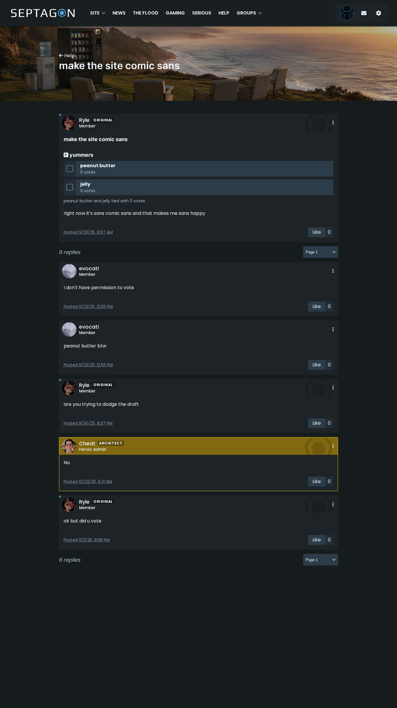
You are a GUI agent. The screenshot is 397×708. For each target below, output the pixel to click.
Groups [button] (246, 13)
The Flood (145, 13)
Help (224, 13)
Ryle (84, 120)
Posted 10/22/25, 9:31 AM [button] (88, 481)
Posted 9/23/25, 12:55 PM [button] (88, 306)
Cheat (87, 443)
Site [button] (94, 13)
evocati (89, 268)
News (119, 13)
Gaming (175, 13)
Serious (201, 13)
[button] (333, 122)
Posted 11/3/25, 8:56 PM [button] (87, 540)
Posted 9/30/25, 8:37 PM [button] (88, 423)
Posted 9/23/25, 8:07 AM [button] (88, 232)
